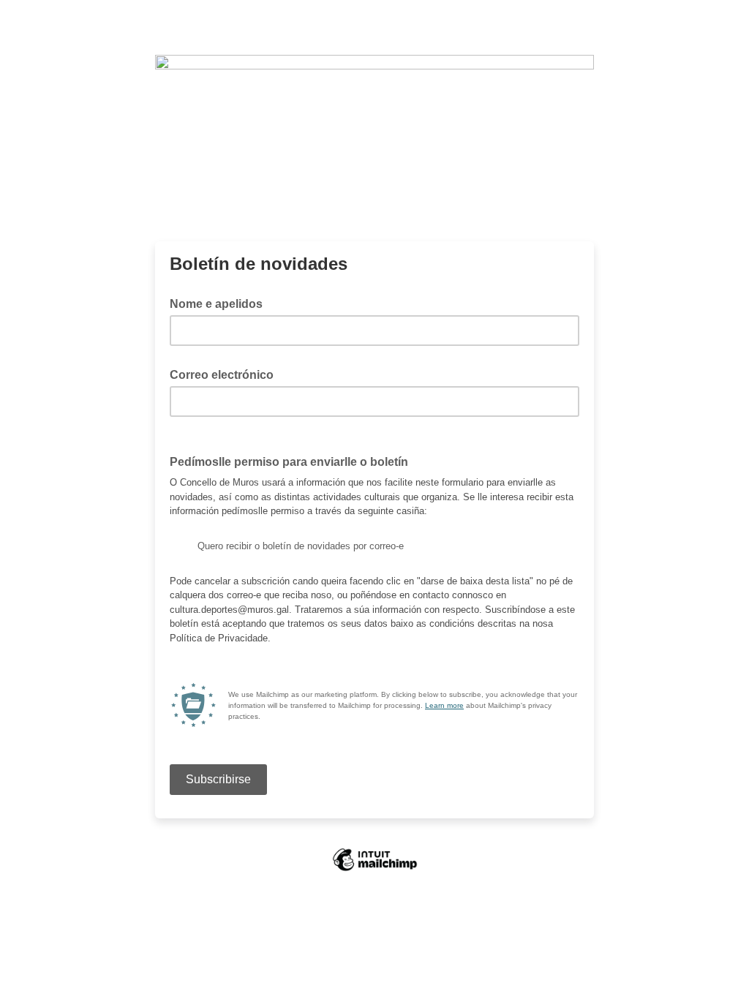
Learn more (444, 705)
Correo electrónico (226, 374)
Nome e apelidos (216, 304)
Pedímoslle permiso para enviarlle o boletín (293, 461)
